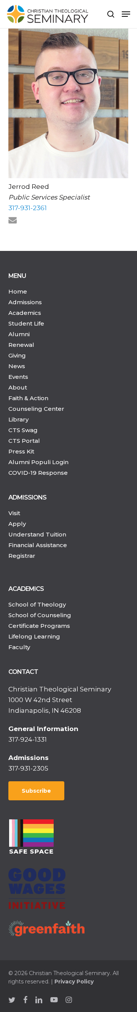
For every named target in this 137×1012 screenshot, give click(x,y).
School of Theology (37, 604)
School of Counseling (39, 615)
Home (17, 291)
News (16, 366)
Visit (14, 513)
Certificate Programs (39, 625)
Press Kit (21, 451)
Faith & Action (28, 398)
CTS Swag (23, 430)
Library (18, 419)
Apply (17, 523)
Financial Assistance (37, 545)
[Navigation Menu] (126, 14)
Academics (24, 312)
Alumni (19, 334)
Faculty (19, 647)
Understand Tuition (37, 534)
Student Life (26, 323)
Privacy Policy (74, 981)
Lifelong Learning (34, 636)
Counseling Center (36, 408)
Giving (17, 355)
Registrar (21, 555)
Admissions (25, 302)
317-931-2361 (27, 208)
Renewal (21, 344)
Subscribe (36, 790)
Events (18, 376)
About (17, 387)
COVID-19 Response (38, 472)
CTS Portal (24, 440)
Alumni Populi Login (38, 462)
